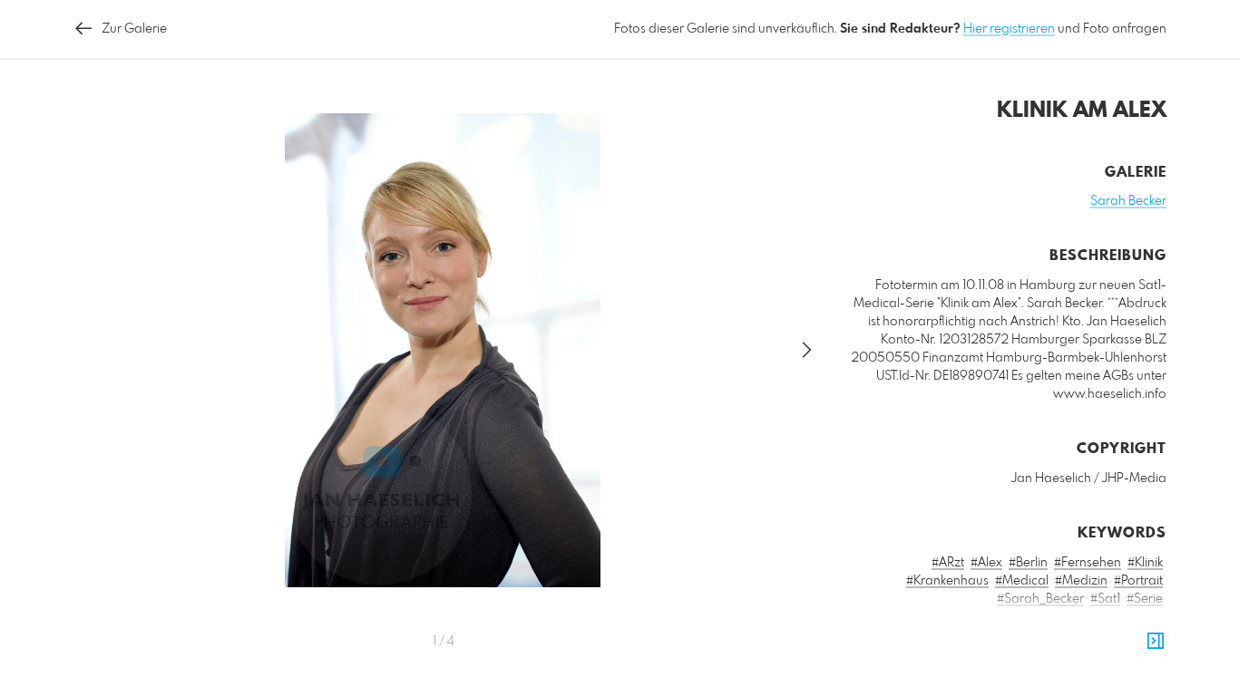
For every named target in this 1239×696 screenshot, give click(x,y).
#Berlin (1028, 562)
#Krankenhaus (947, 581)
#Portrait (1138, 581)
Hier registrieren (1009, 29)
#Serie (1145, 599)
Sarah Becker (1128, 201)
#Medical (1022, 581)
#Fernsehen (1087, 562)
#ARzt (948, 562)
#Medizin (1081, 581)
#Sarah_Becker (1040, 599)
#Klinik (1145, 562)
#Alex (986, 562)
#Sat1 (1105, 599)
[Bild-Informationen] (1155, 642)
